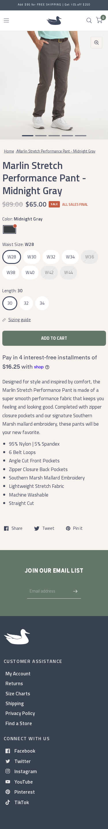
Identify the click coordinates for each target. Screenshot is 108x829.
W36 (89, 256)
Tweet (48, 528)
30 (9, 303)
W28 (11, 256)
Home (9, 151)
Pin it (78, 528)
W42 (49, 272)
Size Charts (17, 693)
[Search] (89, 20)
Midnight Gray (9, 229)
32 (26, 303)
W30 (31, 256)
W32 (51, 256)
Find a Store (18, 723)
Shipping (14, 703)
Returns (14, 683)
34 (42, 303)
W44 (68, 272)
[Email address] (75, 591)
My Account (18, 673)
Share (17, 528)
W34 (70, 256)
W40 (30, 272)
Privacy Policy (20, 713)
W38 (11, 272)
